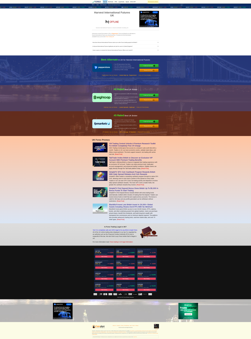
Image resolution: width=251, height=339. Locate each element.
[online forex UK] (96, 2)
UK (94, 4)
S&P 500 (88, 7)
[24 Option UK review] (145, 294)
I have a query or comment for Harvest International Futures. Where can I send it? (125, 50)
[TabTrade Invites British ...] (100, 166)
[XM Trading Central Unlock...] (100, 152)
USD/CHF (56, 7)
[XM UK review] (100, 294)
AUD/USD (72, 7)
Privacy (122, 325)
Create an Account (148, 65)
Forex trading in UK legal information (121, 242)
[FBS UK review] (105, 294)
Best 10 (105, 1)
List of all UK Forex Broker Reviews (125, 297)
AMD (104, 7)
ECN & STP (133, 1)
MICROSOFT (137, 7)
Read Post (135, 336)
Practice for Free (148, 70)
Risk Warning (126, 325)
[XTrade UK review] (115, 294)
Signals (127, 1)
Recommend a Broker (153, 1)
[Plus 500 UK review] (95, 294)
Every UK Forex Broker (145, 75)
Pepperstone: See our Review (110, 75)
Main (98, 4)
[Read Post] (118, 154)
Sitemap (136, 325)
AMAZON (120, 7)
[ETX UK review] (140, 294)
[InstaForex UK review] (110, 294)
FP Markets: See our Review (110, 132)
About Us (114, 325)
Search (133, 325)
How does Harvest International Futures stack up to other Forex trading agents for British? (125, 42)
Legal (131, 325)
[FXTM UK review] (150, 294)
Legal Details (121, 1)
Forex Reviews (103, 4)
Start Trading (104, 256)
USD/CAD (24, 7)
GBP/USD (39, 7)
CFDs (116, 1)
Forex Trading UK (110, 36)
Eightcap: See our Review (110, 107)
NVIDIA (153, 7)
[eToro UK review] (130, 294)
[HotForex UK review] (125, 294)
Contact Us (118, 325)
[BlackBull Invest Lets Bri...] (100, 213)
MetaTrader (110, 1)
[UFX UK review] (120, 294)
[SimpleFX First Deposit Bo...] (100, 196)
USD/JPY (8, 7)
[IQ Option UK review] (135, 294)
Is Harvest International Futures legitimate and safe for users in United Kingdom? (125, 46)
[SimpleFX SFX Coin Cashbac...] (100, 180)
